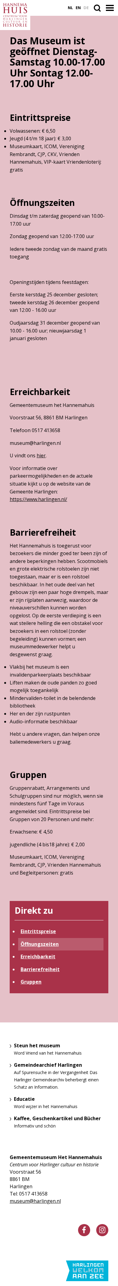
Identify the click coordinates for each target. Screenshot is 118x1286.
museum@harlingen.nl (35, 1201)
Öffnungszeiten (40, 944)
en (78, 8)
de (86, 8)
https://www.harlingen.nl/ (38, 499)
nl (70, 8)
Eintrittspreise (38, 931)
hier (41, 455)
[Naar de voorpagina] (15, 15)
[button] (110, 8)
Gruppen (31, 981)
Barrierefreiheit (40, 969)
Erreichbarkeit (38, 956)
